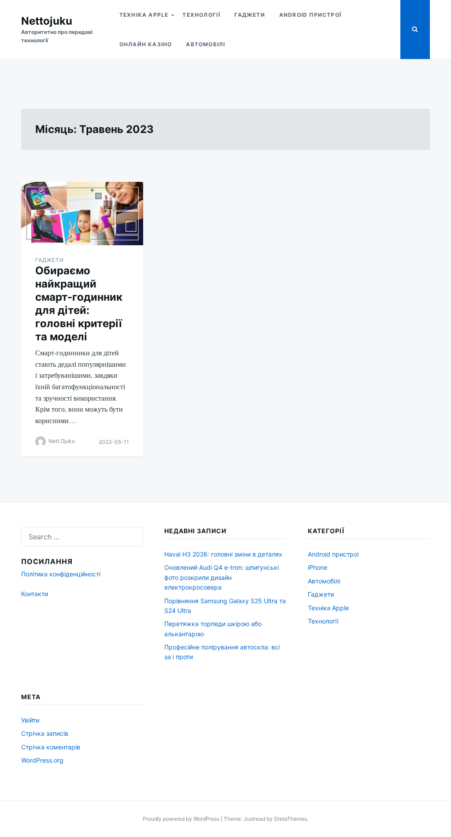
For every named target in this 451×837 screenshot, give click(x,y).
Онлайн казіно (145, 44)
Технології (201, 14)
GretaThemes (290, 818)
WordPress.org (42, 760)
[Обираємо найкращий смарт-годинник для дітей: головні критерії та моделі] (82, 213)
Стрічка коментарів (50, 747)
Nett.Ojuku (61, 441)
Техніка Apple (144, 14)
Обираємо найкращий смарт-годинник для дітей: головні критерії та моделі (78, 303)
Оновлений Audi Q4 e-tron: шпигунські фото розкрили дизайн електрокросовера (221, 577)
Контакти (34, 593)
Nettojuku (46, 21)
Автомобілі (205, 44)
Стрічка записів (44, 733)
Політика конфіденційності (60, 574)
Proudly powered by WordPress (182, 818)
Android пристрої (310, 14)
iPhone (317, 567)
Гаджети (249, 14)
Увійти (30, 720)
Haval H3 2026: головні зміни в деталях (223, 554)
